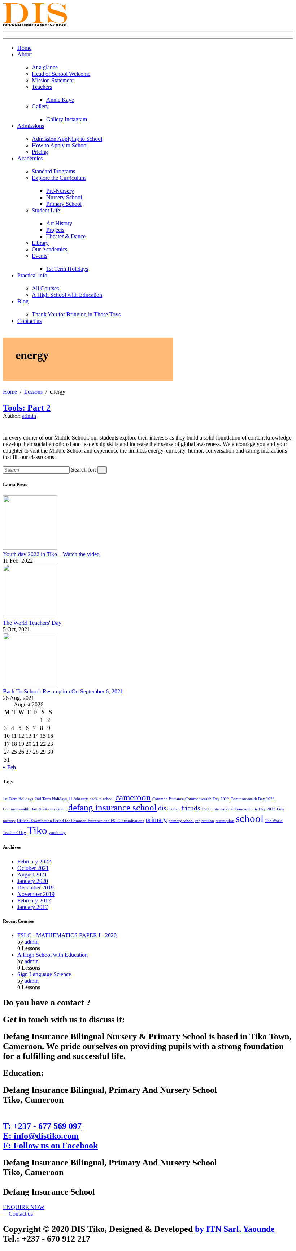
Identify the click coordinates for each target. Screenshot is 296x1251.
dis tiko (173, 809)
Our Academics (49, 249)
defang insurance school (112, 807)
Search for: (83, 470)
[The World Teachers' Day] (30, 616)
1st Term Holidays (67, 269)
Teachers (42, 87)
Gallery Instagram (66, 119)
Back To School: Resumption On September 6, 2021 (63, 691)
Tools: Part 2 (27, 407)
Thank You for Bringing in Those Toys (76, 314)
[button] (23, 1207)
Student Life (46, 210)
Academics (30, 158)
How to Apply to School (60, 145)
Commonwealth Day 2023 (253, 799)
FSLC (206, 809)
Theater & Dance (66, 236)
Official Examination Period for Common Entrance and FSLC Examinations (80, 821)
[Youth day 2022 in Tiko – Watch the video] (30, 548)
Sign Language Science (44, 974)
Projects (55, 230)
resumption (225, 821)
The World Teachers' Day (32, 623)
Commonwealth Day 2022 (207, 799)
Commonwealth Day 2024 (25, 809)
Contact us (29, 321)
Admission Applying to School (67, 139)
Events (39, 256)
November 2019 (36, 894)
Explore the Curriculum (59, 178)
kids (280, 809)
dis (162, 808)
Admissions (30, 126)
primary (156, 819)
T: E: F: (50, 1135)
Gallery (40, 106)
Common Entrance (168, 799)
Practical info (32, 275)
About (24, 54)
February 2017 (34, 900)
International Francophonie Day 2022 (243, 809)
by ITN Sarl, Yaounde (235, 1229)
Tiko (37, 830)
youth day (57, 833)
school (250, 818)
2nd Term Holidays (51, 799)
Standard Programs (53, 171)
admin (29, 416)
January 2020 (32, 881)
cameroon (133, 797)
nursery (9, 821)
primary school (181, 821)
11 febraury (78, 799)
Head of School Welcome (61, 74)
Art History (59, 223)
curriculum (57, 809)
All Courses (45, 288)
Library (40, 243)
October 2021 (33, 868)
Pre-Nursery (60, 191)
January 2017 (32, 907)
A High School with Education (67, 295)
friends (190, 808)
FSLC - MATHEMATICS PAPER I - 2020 (67, 935)
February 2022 (34, 861)
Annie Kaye (60, 100)
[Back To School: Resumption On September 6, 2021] (30, 685)
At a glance (45, 67)
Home (24, 48)
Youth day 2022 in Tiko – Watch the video (51, 554)
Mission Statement (53, 80)
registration (204, 821)
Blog (23, 301)
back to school (102, 799)
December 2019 (35, 887)
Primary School (64, 204)
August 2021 (32, 874)
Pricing (40, 152)
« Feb (9, 767)
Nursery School (64, 197)
